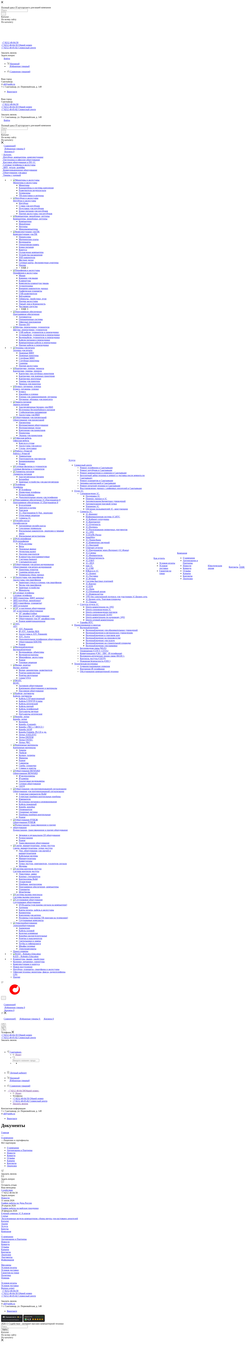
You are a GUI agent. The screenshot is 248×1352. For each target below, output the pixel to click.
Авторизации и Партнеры (14, 1239)
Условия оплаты (9, 1267)
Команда (5, 1244)
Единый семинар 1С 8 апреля (15, 1213)
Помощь (5, 1278)
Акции (4, 1223)
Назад (18, 1054)
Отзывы (5, 1247)
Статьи (4, 1216)
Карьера (5, 1249)
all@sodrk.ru (9, 84)
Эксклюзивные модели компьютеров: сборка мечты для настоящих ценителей (39, 1218)
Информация (7, 1260)
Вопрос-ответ (7, 1288)
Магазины (6, 1265)
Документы (6, 1257)
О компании (7, 1236)
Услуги (4, 1226)
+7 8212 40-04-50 (10, 42)
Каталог (5, 1221)
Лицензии (6, 1254)
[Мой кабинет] (2, 1001)
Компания (6, 1231)
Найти (4, 1329)
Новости (5, 1198)
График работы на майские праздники (20, 1208)
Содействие (7, 1190)
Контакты (6, 1252)
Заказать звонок (20, 1103)
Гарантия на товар (10, 1272)
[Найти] (3, 14)
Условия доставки (10, 1270)
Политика (6, 1275)
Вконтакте (12, 91)
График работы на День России (16, 1203)
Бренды (5, 1229)
